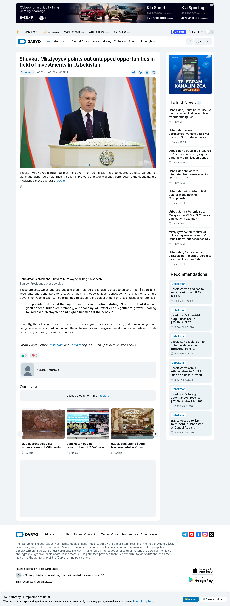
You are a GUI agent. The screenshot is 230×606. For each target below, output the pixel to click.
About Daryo (73, 534)
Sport (132, 41)
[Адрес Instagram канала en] (205, 534)
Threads (75, 345)
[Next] (155, 434)
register (105, 395)
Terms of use (109, 534)
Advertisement (150, 534)
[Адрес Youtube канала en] (191, 534)
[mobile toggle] (48, 41)
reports (60, 180)
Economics (27, 72)
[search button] (189, 41)
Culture (118, 41)
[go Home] (27, 534)
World (96, 41)
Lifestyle (146, 41)
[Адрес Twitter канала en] (211, 534)
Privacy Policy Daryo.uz (145, 601)
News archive (129, 534)
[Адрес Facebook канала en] (198, 534)
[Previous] (20, 434)
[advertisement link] (178, 32)
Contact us (91, 534)
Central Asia (79, 41)
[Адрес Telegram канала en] (185, 534)
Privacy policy (54, 534)
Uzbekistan (59, 41)
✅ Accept (190, 599)
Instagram (56, 345)
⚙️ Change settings (213, 599)
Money (107, 41)
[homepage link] (29, 41)
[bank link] (51, 32)
